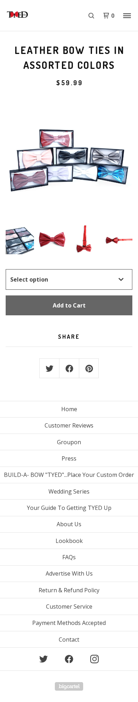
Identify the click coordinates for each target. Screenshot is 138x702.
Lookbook (69, 541)
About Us (69, 524)
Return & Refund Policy (69, 590)
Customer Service (69, 606)
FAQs (69, 557)
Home (69, 409)
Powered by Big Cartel (69, 686)
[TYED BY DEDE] (37, 15)
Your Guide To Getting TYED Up (69, 508)
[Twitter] (43, 659)
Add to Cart (69, 305)
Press (69, 458)
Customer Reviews (69, 425)
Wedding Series (69, 491)
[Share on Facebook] (69, 369)
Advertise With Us (69, 573)
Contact (69, 639)
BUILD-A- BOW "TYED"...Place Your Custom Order (69, 475)
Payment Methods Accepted (69, 623)
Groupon (69, 442)
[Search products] (91, 15)
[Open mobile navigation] (127, 15)
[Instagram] (94, 659)
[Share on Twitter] (49, 369)
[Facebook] (69, 659)
